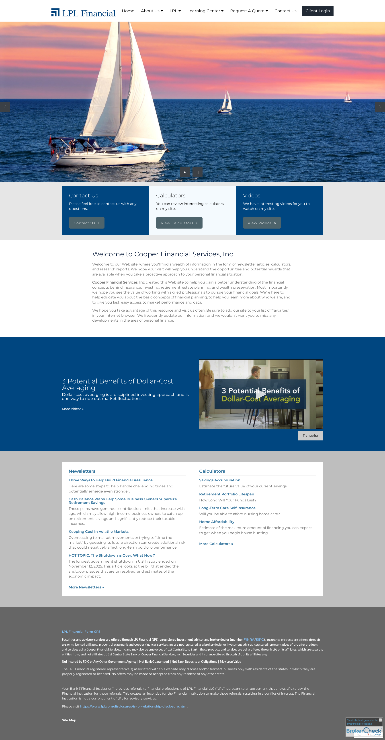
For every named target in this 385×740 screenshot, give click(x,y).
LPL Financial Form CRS (81, 632)
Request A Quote (247, 10)
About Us (150, 10)
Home (128, 10)
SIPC (260, 640)
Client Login (318, 10)
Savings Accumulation (219, 480)
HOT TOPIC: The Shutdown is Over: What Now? (112, 555)
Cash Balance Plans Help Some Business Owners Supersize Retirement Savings (123, 501)
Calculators (212, 471)
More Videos (73, 408)
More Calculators (216, 544)
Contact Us (285, 10)
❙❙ (198, 172)
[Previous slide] (5, 107)
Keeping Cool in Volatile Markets (99, 531)
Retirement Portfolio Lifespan (226, 494)
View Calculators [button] (177, 223)
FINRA (249, 640)
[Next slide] (380, 107)
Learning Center (203, 10)
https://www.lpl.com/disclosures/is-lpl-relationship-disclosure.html (133, 706)
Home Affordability (216, 522)
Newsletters (82, 471)
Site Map (69, 720)
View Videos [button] (260, 223)
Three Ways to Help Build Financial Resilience (111, 480)
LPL (173, 10)
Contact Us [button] (84, 223)
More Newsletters (86, 587)
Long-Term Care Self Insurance (227, 508)
